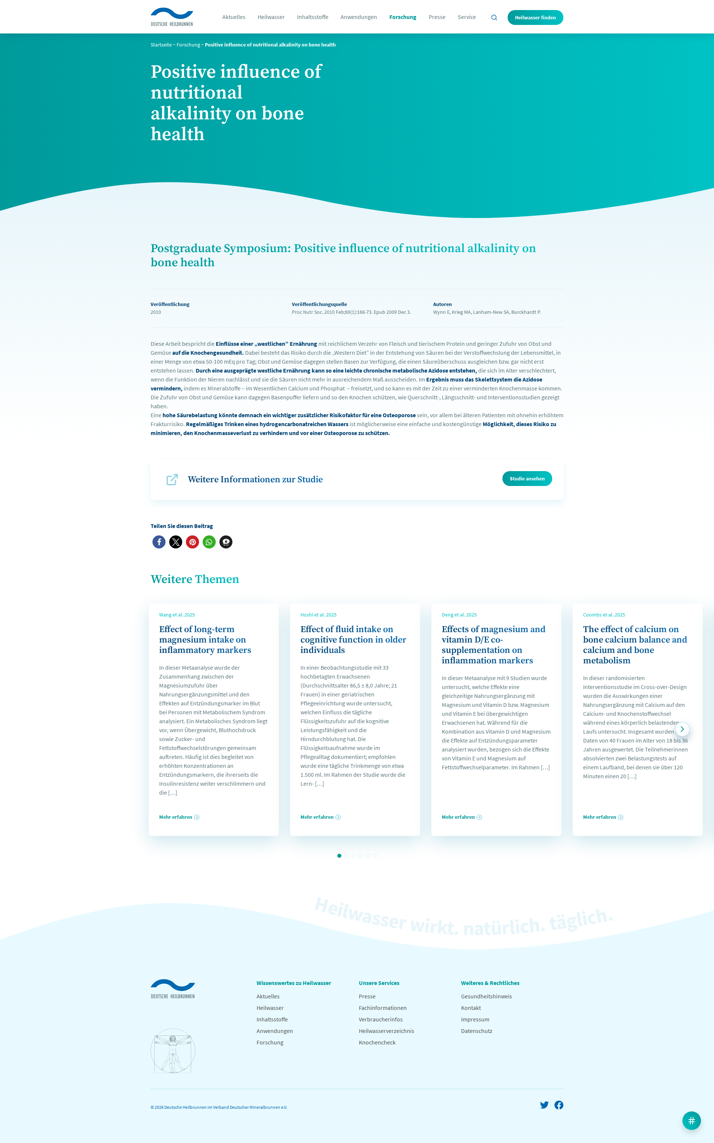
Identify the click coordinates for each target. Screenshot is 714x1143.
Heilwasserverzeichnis (386, 1030)
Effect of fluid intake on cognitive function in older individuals (353, 640)
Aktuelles (233, 16)
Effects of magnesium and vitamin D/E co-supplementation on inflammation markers (494, 645)
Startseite (161, 44)
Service (467, 16)
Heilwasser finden (535, 17)
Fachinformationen (383, 1007)
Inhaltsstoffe (312, 16)
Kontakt (471, 1007)
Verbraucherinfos (381, 1019)
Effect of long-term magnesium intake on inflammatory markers (205, 640)
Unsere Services (379, 982)
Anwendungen (359, 16)
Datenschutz (476, 1030)
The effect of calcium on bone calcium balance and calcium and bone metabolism (635, 645)
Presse (437, 16)
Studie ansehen (527, 478)
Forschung (402, 16)
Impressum (475, 1019)
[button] (158, 541)
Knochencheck (377, 1042)
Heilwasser (271, 16)
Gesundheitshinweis (486, 996)
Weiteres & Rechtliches (490, 982)
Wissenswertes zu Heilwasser (294, 982)
